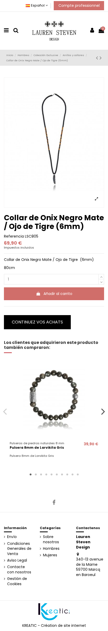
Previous (5, 411)
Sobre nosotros (51, 539)
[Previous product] (98, 58)
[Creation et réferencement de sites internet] (54, 611)
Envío (12, 536)
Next (103, 411)
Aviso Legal (17, 560)
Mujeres (50, 555)
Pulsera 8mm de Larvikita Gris (37, 447)
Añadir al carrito (58, 293)
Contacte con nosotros (19, 569)
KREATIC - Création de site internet (54, 625)
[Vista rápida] (54, 437)
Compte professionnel (79, 5)
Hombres (51, 548)
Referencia (14, 236)
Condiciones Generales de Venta (19, 548)
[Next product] (101, 58)
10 (77, 474)
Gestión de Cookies (17, 581)
